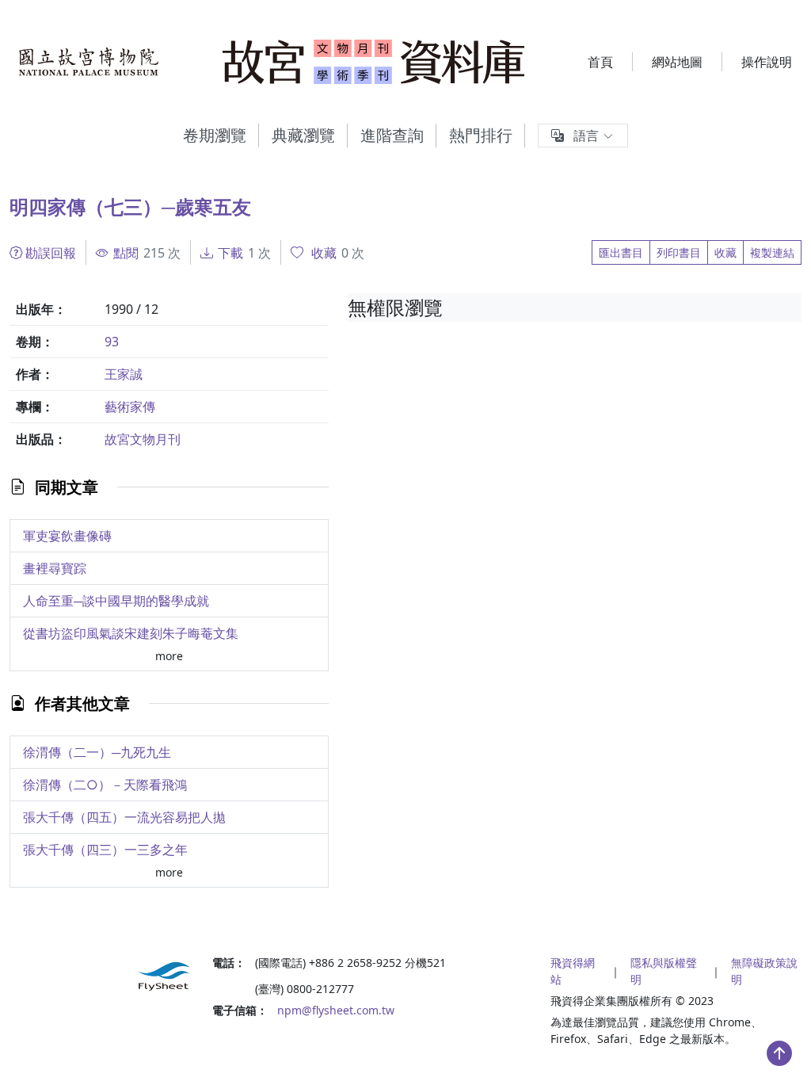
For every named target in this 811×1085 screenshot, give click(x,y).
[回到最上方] (779, 1053)
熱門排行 (480, 135)
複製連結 (772, 252)
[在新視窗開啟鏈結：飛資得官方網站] (101, 976)
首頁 (600, 62)
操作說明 (766, 62)
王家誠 (124, 374)
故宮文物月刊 (143, 439)
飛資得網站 (572, 971)
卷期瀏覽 (214, 135)
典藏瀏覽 (303, 135)
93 (112, 341)
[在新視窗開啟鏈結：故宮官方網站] (89, 62)
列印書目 (679, 252)
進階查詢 (392, 135)
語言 (586, 135)
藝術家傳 (130, 406)
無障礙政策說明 (764, 971)
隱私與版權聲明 (663, 971)
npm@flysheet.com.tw (335, 1010)
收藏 (725, 252)
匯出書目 (621, 252)
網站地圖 (677, 62)
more (169, 655)
